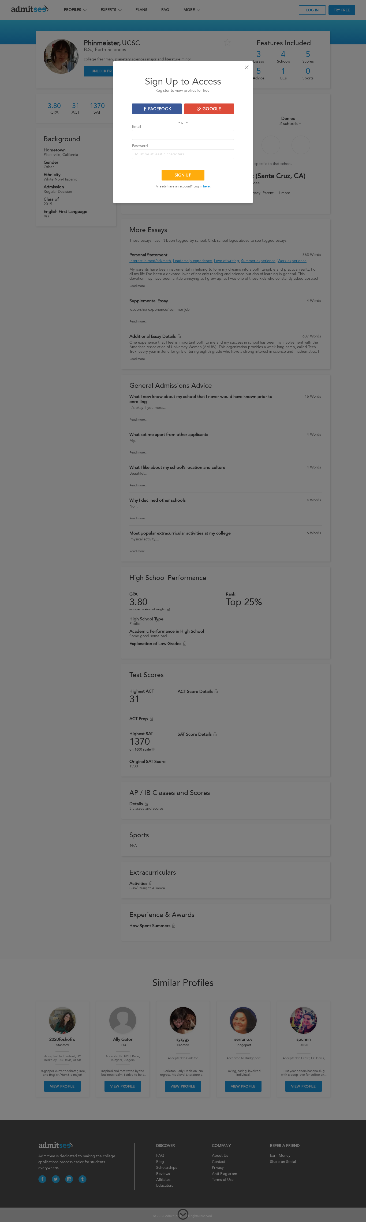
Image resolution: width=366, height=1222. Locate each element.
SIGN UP (183, 175)
